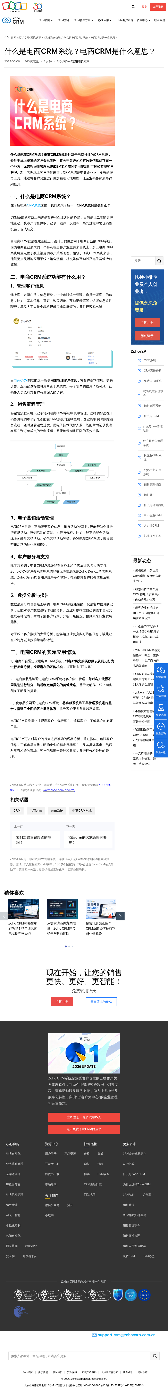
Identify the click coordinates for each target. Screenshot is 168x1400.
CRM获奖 (103, 1174)
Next (120, 916)
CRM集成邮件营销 (134, 1215)
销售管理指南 (152, 484)
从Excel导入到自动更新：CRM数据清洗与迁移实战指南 (146, 698)
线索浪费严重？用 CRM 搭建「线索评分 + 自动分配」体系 (146, 594)
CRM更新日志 (93, 1184)
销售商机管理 (131, 1235)
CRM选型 (148, 1256)
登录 (144, 6)
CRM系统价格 (153, 370)
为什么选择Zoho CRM (137, 1184)
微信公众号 (52, 1205)
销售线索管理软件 (153, 393)
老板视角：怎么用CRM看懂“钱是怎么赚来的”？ (147, 576)
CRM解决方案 (82, 20)
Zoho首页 (28, 1372)
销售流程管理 (14, 1163)
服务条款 (128, 1372)
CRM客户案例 (125, 20)
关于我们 (43, 1372)
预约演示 (147, 336)
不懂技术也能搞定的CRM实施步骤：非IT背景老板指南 (147, 716)
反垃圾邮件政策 (109, 1372)
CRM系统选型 (33, 37)
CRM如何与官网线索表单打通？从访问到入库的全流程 (146, 679)
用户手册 (51, 1153)
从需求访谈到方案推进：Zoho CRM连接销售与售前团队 (61, 928)
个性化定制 (13, 1225)
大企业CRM (151, 525)
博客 (87, 1174)
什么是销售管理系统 (153, 443)
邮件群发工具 (152, 535)
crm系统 (57, 810)
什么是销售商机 (154, 505)
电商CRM (21, 380)
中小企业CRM (153, 515)
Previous (4, 916)
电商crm (36, 810)
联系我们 (159, 20)
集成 (100, 1153)
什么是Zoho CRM (134, 1174)
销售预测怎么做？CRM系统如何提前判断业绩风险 (100, 928)
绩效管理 (12, 1204)
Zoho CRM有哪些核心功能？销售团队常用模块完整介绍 (22, 928)
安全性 (10, 1256)
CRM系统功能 (52, 37)
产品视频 (70, 1153)
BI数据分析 (13, 1184)
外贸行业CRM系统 (152, 472)
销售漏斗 (149, 494)
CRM (17, 810)
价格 (87, 1153)
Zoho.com (23, 7)
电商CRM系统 (82, 810)
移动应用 (103, 20)
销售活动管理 (14, 1194)
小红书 (49, 1215)
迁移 (100, 1163)
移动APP (31, 1246)
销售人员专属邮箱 (134, 1246)
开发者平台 (30, 1256)
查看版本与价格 (101, 1001)
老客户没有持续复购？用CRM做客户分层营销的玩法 (146, 613)
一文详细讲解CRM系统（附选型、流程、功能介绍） (146, 758)
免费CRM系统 (153, 381)
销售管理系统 (152, 405)
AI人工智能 (13, 1215)
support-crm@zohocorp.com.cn (127, 1335)
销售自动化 (13, 1153)
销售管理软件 (131, 1225)
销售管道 (128, 1204)
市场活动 (51, 1184)
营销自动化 (13, 1235)
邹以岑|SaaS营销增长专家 (73, 61)
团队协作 (12, 1246)
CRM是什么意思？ (134, 1153)
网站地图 (89, 1194)
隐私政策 (143, 1372)
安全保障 (72, 1372)
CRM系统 (34, 205)
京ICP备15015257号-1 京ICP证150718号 (122, 1385)
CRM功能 (44, 20)
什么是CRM (151, 416)
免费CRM (129, 1256)
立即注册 (158, 6)
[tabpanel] (23, 917)
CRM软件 (129, 1194)
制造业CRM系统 (152, 457)
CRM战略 (129, 1163)
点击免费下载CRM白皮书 (84, 1129)
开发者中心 (52, 1163)
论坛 (87, 1163)
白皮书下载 (52, 1174)
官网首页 (16, 37)
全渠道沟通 (13, 1174)
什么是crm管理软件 (153, 428)
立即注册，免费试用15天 (84, 1117)
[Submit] (155, 1356)
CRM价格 (63, 20)
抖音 (70, 1205)
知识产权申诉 (89, 1372)
